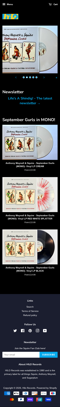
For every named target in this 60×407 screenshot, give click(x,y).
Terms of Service (30, 311)
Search (30, 307)
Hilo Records (28, 388)
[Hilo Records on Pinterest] (30, 331)
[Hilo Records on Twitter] (15, 331)
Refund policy (30, 315)
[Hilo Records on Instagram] (37, 331)
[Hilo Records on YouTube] (45, 331)
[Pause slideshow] (56, 77)
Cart (55, 4)
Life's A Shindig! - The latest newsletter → (30, 100)
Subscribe (48, 354)
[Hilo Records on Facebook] (22, 331)
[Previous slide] (16, 77)
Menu (9, 4)
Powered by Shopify (47, 388)
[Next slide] (44, 77)
